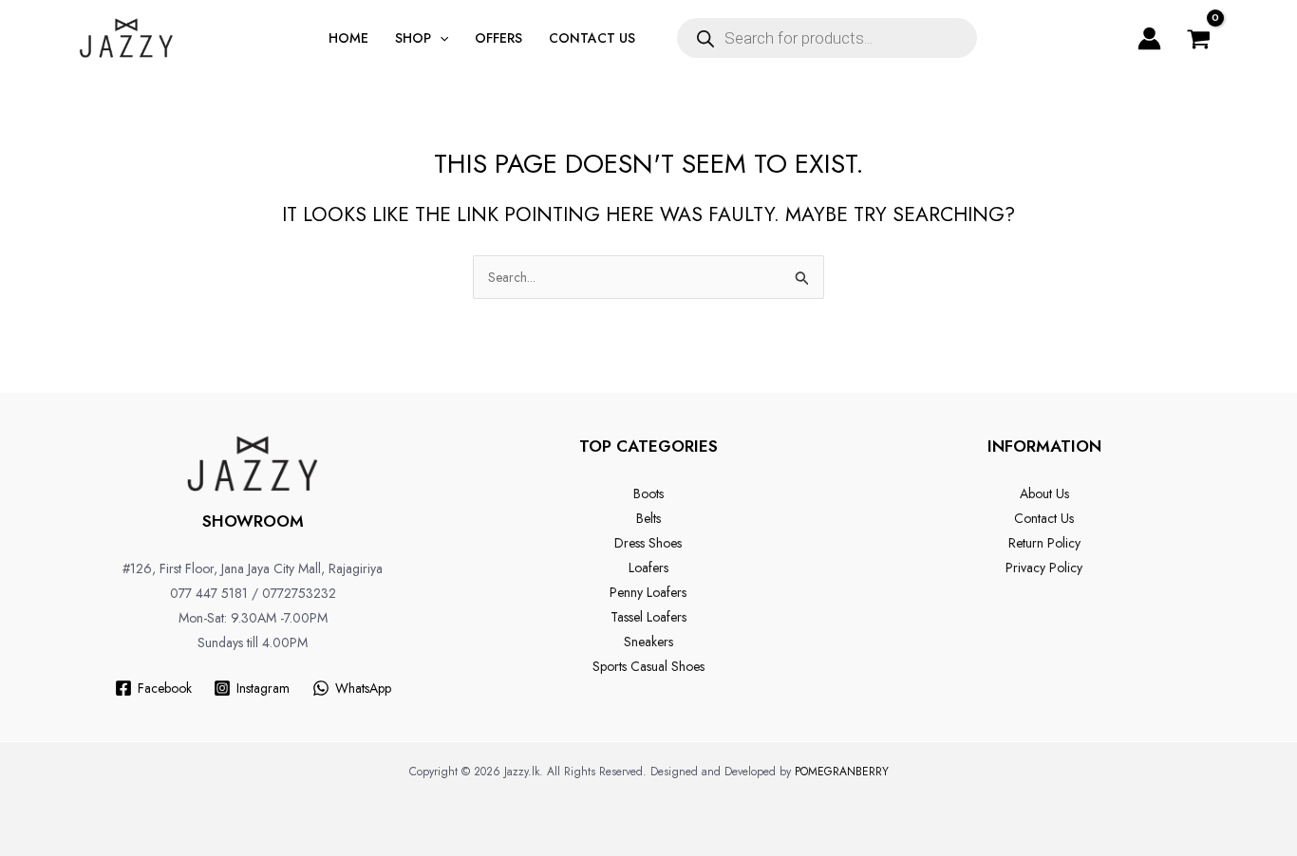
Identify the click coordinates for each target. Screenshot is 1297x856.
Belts (648, 518)
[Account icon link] (1149, 38)
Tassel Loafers (648, 616)
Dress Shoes (648, 542)
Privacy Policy (1044, 567)
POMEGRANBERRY (842, 771)
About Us (1044, 493)
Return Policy (1044, 542)
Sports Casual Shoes (648, 666)
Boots (648, 493)
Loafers (648, 567)
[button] (439, 38)
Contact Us (1044, 518)
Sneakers (648, 641)
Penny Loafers (648, 592)
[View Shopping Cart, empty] (1199, 38)
